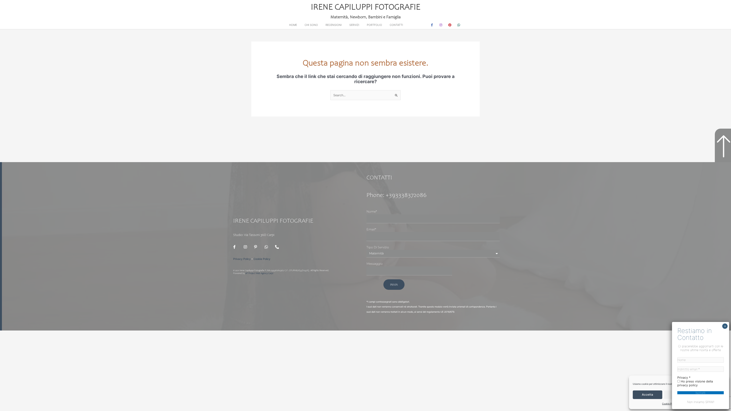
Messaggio (374, 263)
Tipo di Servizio (377, 247)
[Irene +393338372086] (278, 247)
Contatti (396, 24)
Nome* (371, 211)
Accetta (647, 394)
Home (293, 24)
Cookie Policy (669, 403)
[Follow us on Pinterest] (257, 247)
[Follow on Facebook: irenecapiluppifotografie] (236, 247)
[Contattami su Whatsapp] (267, 247)
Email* (371, 229)
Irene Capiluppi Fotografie (365, 7)
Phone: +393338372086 (396, 196)
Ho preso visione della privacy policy (695, 383)
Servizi (354, 24)
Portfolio (374, 24)
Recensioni (334, 24)
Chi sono (311, 24)
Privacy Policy (242, 258)
